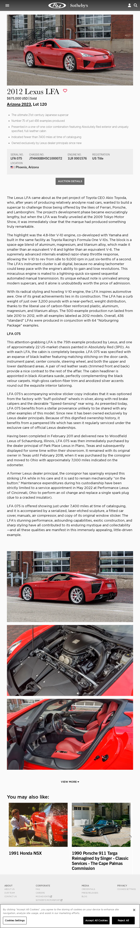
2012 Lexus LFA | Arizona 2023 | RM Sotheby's (68, 5)
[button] (129, 5)
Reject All (123, 920)
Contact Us (10, 896)
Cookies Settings (126, 889)
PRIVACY (122, 885)
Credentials (88, 889)
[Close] (134, 910)
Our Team (9, 893)
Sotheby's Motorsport (48, 900)
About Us (9, 889)
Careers (40, 893)
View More (69, 781)
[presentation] (9, 836)
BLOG (84, 896)
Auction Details (70, 181)
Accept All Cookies (96, 920)
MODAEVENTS (43, 896)
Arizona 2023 (19, 103)
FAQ (38, 889)
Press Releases (90, 893)
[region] (70, 916)
